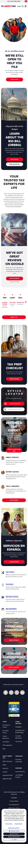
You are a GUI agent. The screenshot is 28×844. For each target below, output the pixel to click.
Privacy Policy (8, 824)
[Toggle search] (23, 6)
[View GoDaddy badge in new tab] (14, 715)
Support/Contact (8, 775)
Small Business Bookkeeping (19, 731)
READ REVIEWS (14, 278)
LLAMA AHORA (14, 562)
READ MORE (14, 159)
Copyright (14, 798)
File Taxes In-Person (6, 726)
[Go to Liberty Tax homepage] (8, 6)
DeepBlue (18, 727)
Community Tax (20, 772)
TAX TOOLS (10, 572)
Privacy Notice (14, 801)
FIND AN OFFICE (14, 164)
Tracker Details (18, 824)
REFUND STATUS (12, 596)
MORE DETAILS (14, 379)
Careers (5, 772)
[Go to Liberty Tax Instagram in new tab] (11, 692)
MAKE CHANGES (14, 667)
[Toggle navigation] (25, 6)
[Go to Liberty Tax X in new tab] (16, 692)
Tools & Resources (6, 737)
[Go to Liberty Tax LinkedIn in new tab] (22, 692)
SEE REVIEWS (14, 500)
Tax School (18, 741)
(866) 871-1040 (7, 779)
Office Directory (7, 761)
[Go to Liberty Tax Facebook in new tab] (5, 692)
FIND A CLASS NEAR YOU (14, 450)
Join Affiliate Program (19, 776)
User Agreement (14, 805)
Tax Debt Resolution (18, 737)
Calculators (6, 742)
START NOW (14, 79)
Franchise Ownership (18, 761)
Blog (4, 749)
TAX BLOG (9, 584)
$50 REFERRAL (11, 609)
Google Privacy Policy (13, 828)
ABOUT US (14, 317)
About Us (5, 768)
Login (19, 6)
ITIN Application (7, 745)
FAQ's (4, 765)
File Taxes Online (6, 732)
